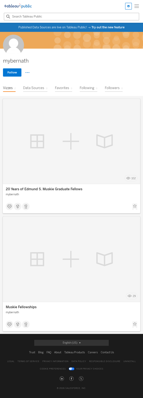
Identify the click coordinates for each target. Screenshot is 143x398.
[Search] (8, 16)
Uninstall (129, 361)
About (57, 352)
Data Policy (79, 361)
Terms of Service (28, 361)
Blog (41, 352)
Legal (11, 361)
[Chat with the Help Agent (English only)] (128, 6)
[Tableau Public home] (18, 6)
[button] (62, 379)
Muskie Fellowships (21, 307)
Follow (12, 72)
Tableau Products (74, 352)
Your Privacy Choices (89, 369)
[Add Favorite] (134, 206)
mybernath (12, 194)
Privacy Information (55, 361)
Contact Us (107, 352)
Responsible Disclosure (104, 361)
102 (133, 178)
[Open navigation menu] (136, 6)
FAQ (49, 352)
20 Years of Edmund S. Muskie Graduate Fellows (44, 189)
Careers (93, 352)
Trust (32, 352)
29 (134, 296)
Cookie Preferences (53, 369)
